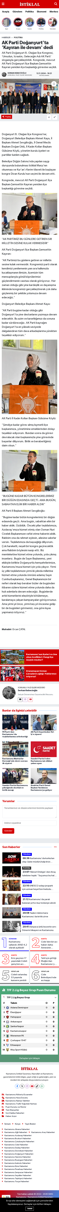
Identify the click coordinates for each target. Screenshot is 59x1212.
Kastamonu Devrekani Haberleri (19, 1151)
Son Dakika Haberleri (15, 1113)
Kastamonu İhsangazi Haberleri (18, 1160)
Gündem (17, 11)
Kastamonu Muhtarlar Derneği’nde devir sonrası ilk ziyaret (15, 761)
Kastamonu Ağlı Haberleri (16, 1132)
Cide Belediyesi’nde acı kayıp (48, 977)
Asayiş (5, 11)
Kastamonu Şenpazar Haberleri (18, 1172)
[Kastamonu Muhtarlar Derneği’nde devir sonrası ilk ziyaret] (15, 749)
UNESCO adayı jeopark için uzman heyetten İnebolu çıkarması (37, 887)
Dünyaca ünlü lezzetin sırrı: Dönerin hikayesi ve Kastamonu (39, 929)
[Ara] (55, 4)
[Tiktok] (37, 1086)
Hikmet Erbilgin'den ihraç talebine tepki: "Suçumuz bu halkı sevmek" (39, 874)
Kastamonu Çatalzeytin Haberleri (19, 1142)
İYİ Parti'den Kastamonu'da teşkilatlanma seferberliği (15, 734)
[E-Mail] (20, 699)
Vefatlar (15, 971)
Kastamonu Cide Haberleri (16, 1145)
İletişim (8, 1124)
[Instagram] (25, 699)
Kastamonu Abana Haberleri (17, 1129)
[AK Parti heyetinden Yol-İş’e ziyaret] (44, 722)
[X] (22, 1086)
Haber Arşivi (11, 1116)
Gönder (8, 831)
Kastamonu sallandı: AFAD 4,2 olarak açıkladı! (18, 945)
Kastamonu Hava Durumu (17, 1098)
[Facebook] (17, 1086)
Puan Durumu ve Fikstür (16, 1107)
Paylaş (8, 117)
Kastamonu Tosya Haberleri (17, 1181)
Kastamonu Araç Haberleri (43, 1132)
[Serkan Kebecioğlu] (9, 693)
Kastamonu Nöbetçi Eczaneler (19, 1095)
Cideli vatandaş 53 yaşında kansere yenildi (19, 977)
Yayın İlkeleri (30, 1124)
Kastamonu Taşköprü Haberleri (18, 1178)
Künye (17, 1124)
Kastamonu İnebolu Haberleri (17, 1163)
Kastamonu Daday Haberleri (17, 1148)
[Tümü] (55, 847)
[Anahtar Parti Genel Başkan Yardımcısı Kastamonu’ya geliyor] (44, 776)
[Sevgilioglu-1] (29, 470)
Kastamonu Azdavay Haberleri (18, 1135)
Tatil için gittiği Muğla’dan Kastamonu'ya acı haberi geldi (49, 961)
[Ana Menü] (3, 4)
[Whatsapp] (42, 1086)
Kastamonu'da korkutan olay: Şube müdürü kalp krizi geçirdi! (38, 860)
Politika (29, 11)
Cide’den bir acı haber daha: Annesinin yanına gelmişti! (49, 945)
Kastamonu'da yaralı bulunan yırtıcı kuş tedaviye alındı (39, 901)
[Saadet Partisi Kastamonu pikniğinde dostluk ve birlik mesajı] (15, 776)
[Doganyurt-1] (29, 376)
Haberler (6, 38)
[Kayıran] (29, 213)
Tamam (29, 1208)
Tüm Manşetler (12, 1110)
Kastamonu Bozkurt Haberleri (18, 1138)
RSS (7, 1197)
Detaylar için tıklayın (29, 1058)
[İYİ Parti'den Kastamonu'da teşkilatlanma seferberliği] (15, 722)
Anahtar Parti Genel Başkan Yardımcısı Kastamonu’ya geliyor (41, 787)
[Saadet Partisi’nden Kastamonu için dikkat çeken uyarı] (44, 749)
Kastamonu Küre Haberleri (16, 1166)
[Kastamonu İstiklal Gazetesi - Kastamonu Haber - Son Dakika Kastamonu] (29, 4)
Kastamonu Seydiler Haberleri (18, 1175)
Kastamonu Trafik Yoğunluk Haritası (21, 1104)
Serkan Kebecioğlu (27, 690)
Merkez (54, 11)
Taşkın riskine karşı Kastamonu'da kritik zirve (35, 915)
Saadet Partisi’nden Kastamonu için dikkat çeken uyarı (41, 761)
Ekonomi (41, 11)
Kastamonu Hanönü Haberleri (18, 1157)
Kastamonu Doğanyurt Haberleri (19, 1154)
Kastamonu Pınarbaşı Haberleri (18, 1169)
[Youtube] (30, 699)
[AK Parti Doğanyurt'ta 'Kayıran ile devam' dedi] (29, 96)
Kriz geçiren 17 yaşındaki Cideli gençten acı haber (19, 961)
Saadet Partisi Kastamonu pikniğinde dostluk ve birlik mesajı (15, 787)
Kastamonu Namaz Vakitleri (18, 1101)
